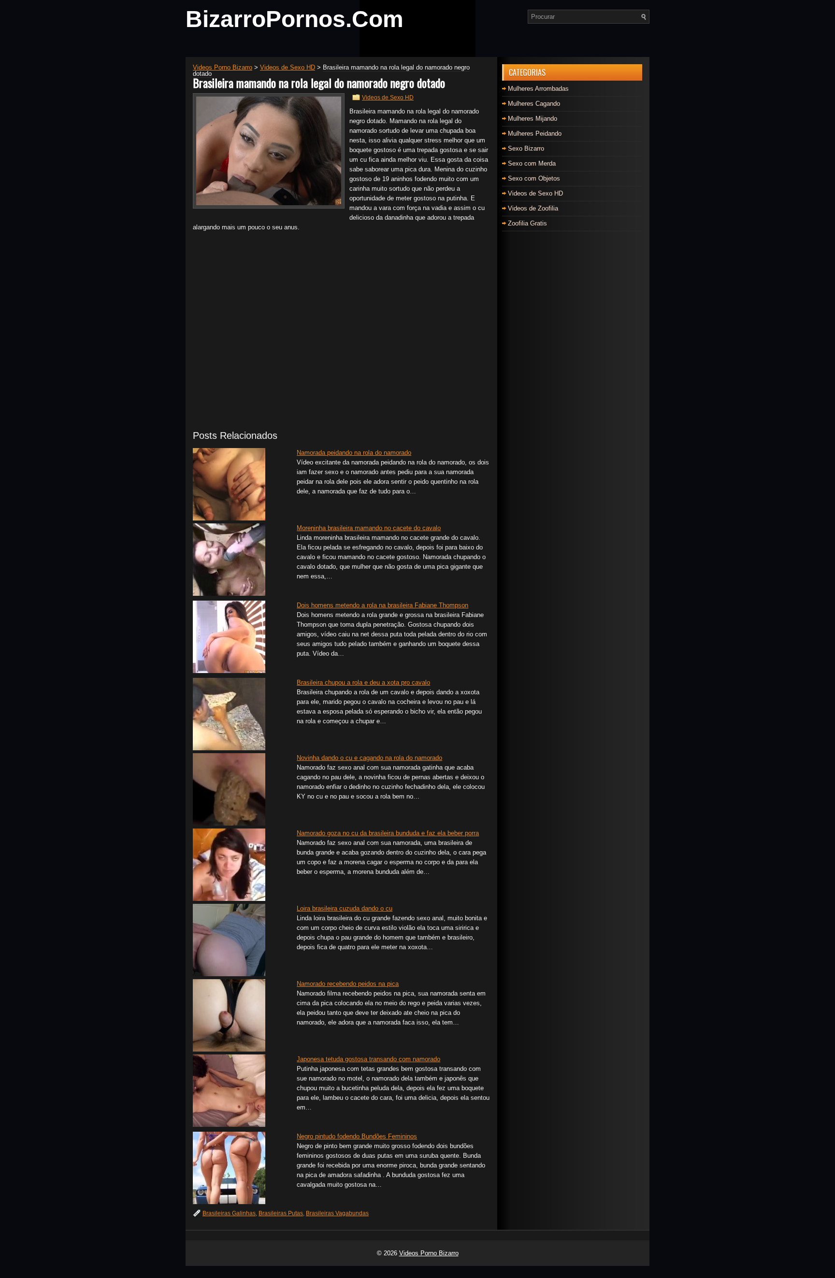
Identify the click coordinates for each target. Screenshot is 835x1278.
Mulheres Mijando (532, 118)
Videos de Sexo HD (388, 97)
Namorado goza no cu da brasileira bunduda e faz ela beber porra (388, 833)
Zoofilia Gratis (527, 223)
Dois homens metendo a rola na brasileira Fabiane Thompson (382, 605)
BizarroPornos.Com (294, 19)
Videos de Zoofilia (533, 208)
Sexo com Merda (532, 163)
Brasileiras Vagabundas (337, 1213)
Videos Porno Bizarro (429, 1253)
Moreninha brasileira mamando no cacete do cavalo (369, 528)
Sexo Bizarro (526, 148)
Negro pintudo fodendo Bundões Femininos (357, 1136)
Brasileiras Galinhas (229, 1213)
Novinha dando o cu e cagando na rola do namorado (369, 757)
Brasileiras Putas (281, 1213)
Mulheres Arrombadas (538, 88)
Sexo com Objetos (534, 178)
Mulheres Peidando (534, 133)
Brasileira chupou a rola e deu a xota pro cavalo (363, 682)
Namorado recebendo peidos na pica (348, 983)
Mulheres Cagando (534, 103)
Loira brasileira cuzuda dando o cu (344, 908)
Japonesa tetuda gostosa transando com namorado (368, 1059)
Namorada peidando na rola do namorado (354, 452)
